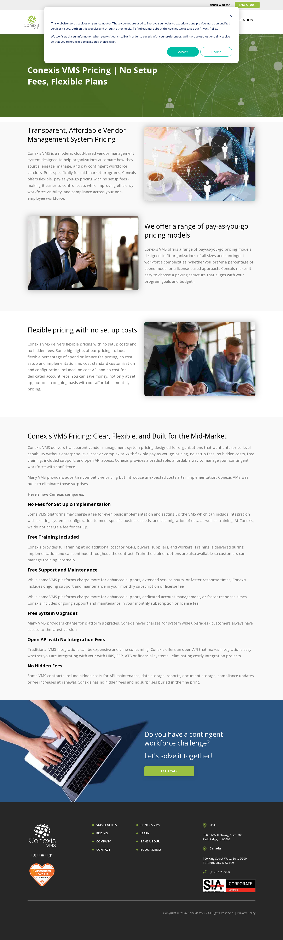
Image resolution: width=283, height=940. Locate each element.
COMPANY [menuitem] (103, 841)
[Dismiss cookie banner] (230, 15)
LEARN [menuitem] (145, 833)
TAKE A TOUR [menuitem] (247, 5)
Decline (216, 51)
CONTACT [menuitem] (103, 850)
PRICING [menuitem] (102, 833)
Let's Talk (169, 771)
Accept (183, 51)
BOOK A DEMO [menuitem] (220, 5)
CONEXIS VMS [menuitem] (150, 825)
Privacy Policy (246, 913)
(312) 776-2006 (220, 872)
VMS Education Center (240, 22)
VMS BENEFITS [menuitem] (106, 825)
